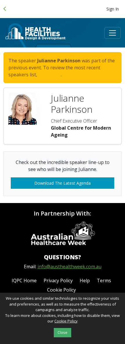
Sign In (112, 9)
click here (49, 74)
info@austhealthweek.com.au (69, 266)
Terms (104, 280)
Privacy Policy (58, 280)
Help (85, 280)
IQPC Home (24, 280)
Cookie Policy (61, 290)
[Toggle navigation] (112, 33)
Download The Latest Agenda (62, 183)
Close (62, 332)
